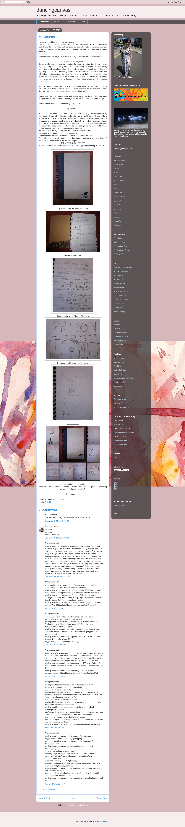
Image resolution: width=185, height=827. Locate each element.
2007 (116, 489)
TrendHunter (118, 345)
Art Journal (71, 22)
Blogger (106, 822)
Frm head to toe (120, 399)
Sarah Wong (118, 201)
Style (83, 22)
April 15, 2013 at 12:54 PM (55, 784)
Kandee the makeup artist (124, 407)
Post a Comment (48, 789)
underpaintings (119, 311)
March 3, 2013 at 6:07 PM (55, 608)
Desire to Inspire (120, 333)
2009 (116, 485)
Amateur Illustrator (121, 271)
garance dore (119, 362)
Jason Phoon (119, 181)
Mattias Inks (119, 307)
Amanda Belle (119, 161)
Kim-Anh (117, 189)
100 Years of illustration (123, 267)
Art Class (57, 22)
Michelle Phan (119, 403)
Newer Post (44, 798)
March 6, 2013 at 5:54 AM (55, 676)
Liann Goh (118, 193)
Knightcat (117, 366)
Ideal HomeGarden (121, 341)
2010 (116, 483)
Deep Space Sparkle (122, 428)
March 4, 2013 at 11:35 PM (55, 645)
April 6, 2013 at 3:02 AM (54, 728)
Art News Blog (119, 275)
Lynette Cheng (119, 197)
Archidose (118, 238)
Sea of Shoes (119, 374)
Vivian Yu (117, 221)
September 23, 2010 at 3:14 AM (57, 577)
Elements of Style (121, 337)
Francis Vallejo (119, 283)
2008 (116, 487)
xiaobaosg (118, 386)
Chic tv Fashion (120, 358)
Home (73, 798)
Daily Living (49, 502)
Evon (116, 173)
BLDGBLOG (118, 254)
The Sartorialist (120, 382)
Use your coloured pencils (124, 432)
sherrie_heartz (119, 505)
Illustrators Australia (121, 291)
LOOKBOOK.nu (120, 370)
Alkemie (117, 325)
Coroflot (117, 329)
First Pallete (118, 420)
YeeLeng (117, 225)
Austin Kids (118, 424)
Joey (116, 185)
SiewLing (117, 209)
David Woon (118, 165)
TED (115, 458)
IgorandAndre (119, 287)
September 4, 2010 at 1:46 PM (57, 521)
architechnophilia (120, 242)
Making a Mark (119, 303)
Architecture (44, 22)
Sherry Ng (49, 526)
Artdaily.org (118, 279)
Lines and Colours (121, 299)
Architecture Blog (120, 246)
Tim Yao (117, 213)
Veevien (117, 217)
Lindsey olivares (120, 295)
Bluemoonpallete (120, 440)
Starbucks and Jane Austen (124, 378)
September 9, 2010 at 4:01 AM (57, 538)
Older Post (102, 798)
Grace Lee (118, 177)
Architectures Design (122, 250)
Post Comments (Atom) (78, 805)
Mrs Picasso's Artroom (123, 436)
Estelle (116, 169)
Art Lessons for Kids (122, 444)
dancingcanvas (53, 10)
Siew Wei (117, 205)
